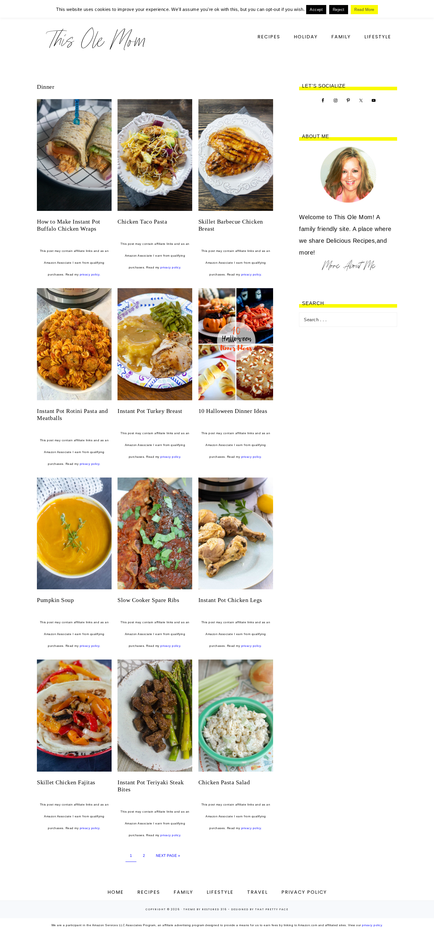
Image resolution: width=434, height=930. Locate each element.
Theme (189, 909)
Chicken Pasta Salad (224, 782)
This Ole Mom (96, 39)
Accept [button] (316, 9)
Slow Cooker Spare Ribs (148, 600)
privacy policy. (90, 274)
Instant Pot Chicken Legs (230, 600)
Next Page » (168, 856)
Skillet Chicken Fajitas (66, 782)
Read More (364, 9)
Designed (240, 909)
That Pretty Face (271, 909)
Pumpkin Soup (55, 600)
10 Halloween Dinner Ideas (232, 411)
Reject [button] (339, 9)
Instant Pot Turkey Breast (150, 411)
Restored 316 (214, 909)
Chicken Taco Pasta (142, 221)
